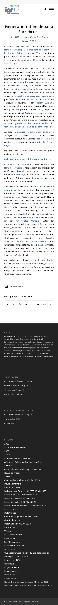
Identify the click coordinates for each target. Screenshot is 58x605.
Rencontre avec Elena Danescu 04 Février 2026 (26, 581)
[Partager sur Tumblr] (32, 304)
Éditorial (8, 465)
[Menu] (50, 9)
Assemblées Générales (15, 447)
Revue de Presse (12, 472)
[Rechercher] (43, 9)
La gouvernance (11, 567)
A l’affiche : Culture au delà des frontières (23, 462)
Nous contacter (11, 549)
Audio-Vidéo (10, 538)
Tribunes (8, 531)
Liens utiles (9, 574)
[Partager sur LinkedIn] (26, 304)
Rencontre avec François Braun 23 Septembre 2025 (28, 585)
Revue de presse (12, 487)
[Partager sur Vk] (38, 304)
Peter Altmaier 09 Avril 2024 (17, 523)
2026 (6, 451)
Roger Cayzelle (42, 37)
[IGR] (24, 9)
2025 (6, 443)
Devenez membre (12, 483)
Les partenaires (11, 571)
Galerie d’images (12, 520)
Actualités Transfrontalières (17, 458)
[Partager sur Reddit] (44, 304)
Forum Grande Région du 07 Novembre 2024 (25, 505)
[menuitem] (43, 9)
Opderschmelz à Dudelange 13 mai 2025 (23, 469)
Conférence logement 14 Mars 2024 (21, 516)
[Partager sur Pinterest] (20, 304)
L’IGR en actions (11, 509)
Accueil (7, 454)
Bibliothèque (10, 512)
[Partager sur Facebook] (7, 304)
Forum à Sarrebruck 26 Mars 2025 (20, 498)
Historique (9, 563)
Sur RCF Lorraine (12, 542)
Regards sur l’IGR (12, 560)
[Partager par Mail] (50, 304)
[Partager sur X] (14, 304)
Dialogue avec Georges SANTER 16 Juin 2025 (25, 491)
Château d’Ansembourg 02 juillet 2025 (22, 480)
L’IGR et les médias (13, 534)
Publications (9, 527)
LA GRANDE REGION (14, 545)
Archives (8, 476)
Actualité (28, 37)
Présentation (10, 578)
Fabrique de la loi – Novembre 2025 (20, 494)
